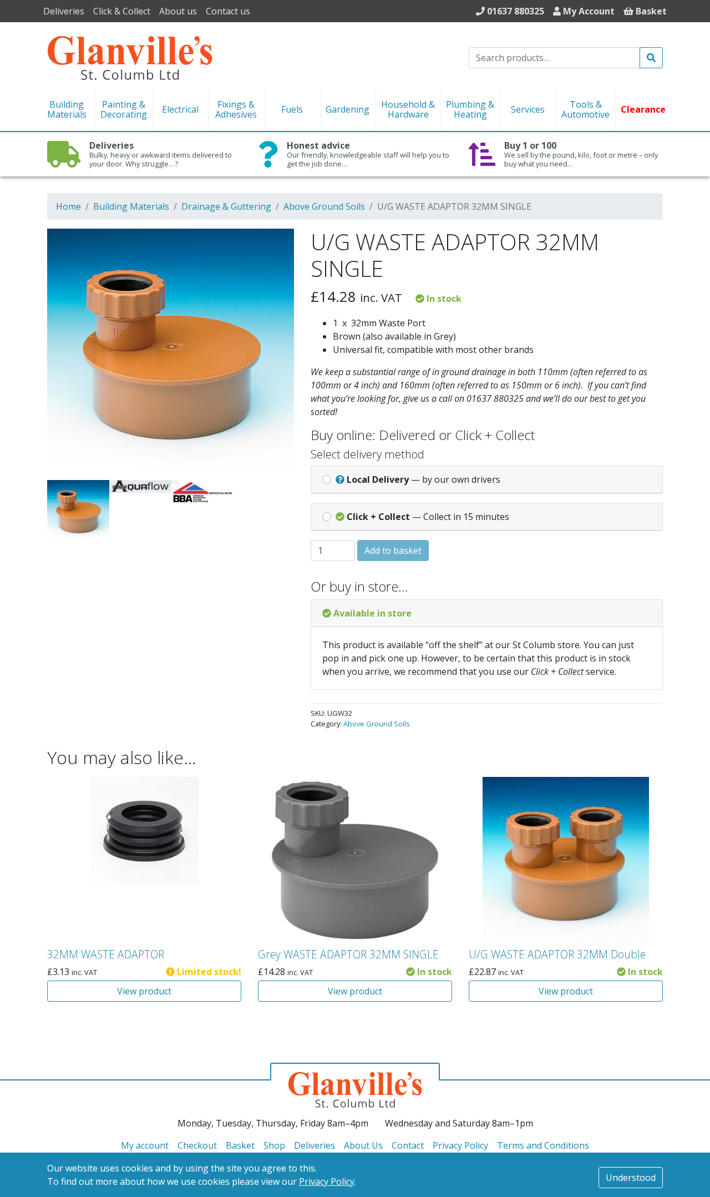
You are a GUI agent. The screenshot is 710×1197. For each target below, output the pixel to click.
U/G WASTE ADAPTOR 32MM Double (557, 954)
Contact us (228, 11)
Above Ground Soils (324, 206)
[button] (270, 244)
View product (144, 991)
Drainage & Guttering (226, 206)
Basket (240, 1145)
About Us (363, 1145)
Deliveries (63, 11)
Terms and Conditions (543, 1145)
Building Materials (131, 206)
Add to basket (393, 550)
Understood (631, 1177)
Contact (408, 1145)
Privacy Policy (326, 1181)
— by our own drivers (423, 479)
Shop (274, 1145)
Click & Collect (121, 11)
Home (68, 206)
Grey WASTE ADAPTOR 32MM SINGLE (348, 954)
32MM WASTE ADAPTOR (105, 954)
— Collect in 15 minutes (428, 517)
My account (145, 1145)
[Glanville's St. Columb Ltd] (129, 56)
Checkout (197, 1145)
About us (178, 11)
